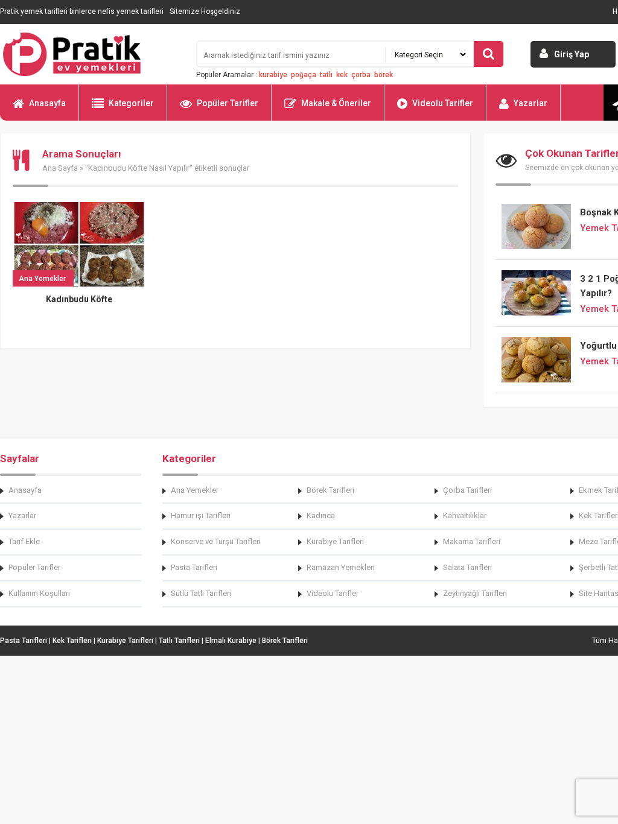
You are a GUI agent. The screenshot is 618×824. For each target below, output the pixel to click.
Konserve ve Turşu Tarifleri (216, 541)
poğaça (303, 75)
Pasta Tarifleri (194, 567)
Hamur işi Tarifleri (201, 515)
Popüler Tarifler (227, 103)
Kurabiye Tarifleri (335, 541)
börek (383, 75)
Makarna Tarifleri (471, 541)
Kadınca (321, 515)
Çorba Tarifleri (467, 490)
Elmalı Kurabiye (230, 640)
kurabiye (273, 75)
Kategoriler (131, 103)
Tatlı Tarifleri (179, 640)
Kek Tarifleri (72, 640)
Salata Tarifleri (467, 567)
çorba (361, 75)
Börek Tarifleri (330, 490)
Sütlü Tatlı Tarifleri (201, 593)
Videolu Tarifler (442, 103)
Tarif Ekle (24, 541)
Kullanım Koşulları (39, 593)
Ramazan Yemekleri (341, 567)
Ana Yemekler (194, 490)
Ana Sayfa (60, 168)
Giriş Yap (571, 54)
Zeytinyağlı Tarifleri (475, 593)
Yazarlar (530, 103)
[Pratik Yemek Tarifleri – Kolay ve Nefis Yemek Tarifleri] (90, 54)
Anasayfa (47, 103)
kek (342, 75)
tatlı (326, 75)
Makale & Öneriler (336, 103)
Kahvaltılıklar (464, 515)
